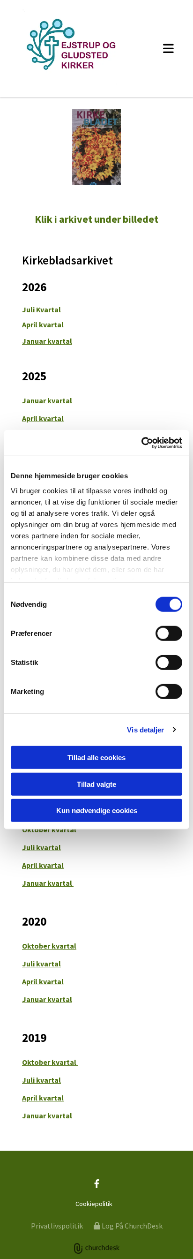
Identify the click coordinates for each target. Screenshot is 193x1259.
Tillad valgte (96, 784)
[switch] (169, 633)
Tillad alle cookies (96, 757)
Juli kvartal (41, 847)
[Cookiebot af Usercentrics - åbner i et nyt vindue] (141, 443)
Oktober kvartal (49, 829)
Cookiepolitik (93, 1203)
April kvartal (43, 324)
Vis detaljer (145, 729)
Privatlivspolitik (57, 1225)
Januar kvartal (47, 341)
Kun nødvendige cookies (96, 810)
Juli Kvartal (41, 309)
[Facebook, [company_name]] (97, 1184)
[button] (164, 48)
